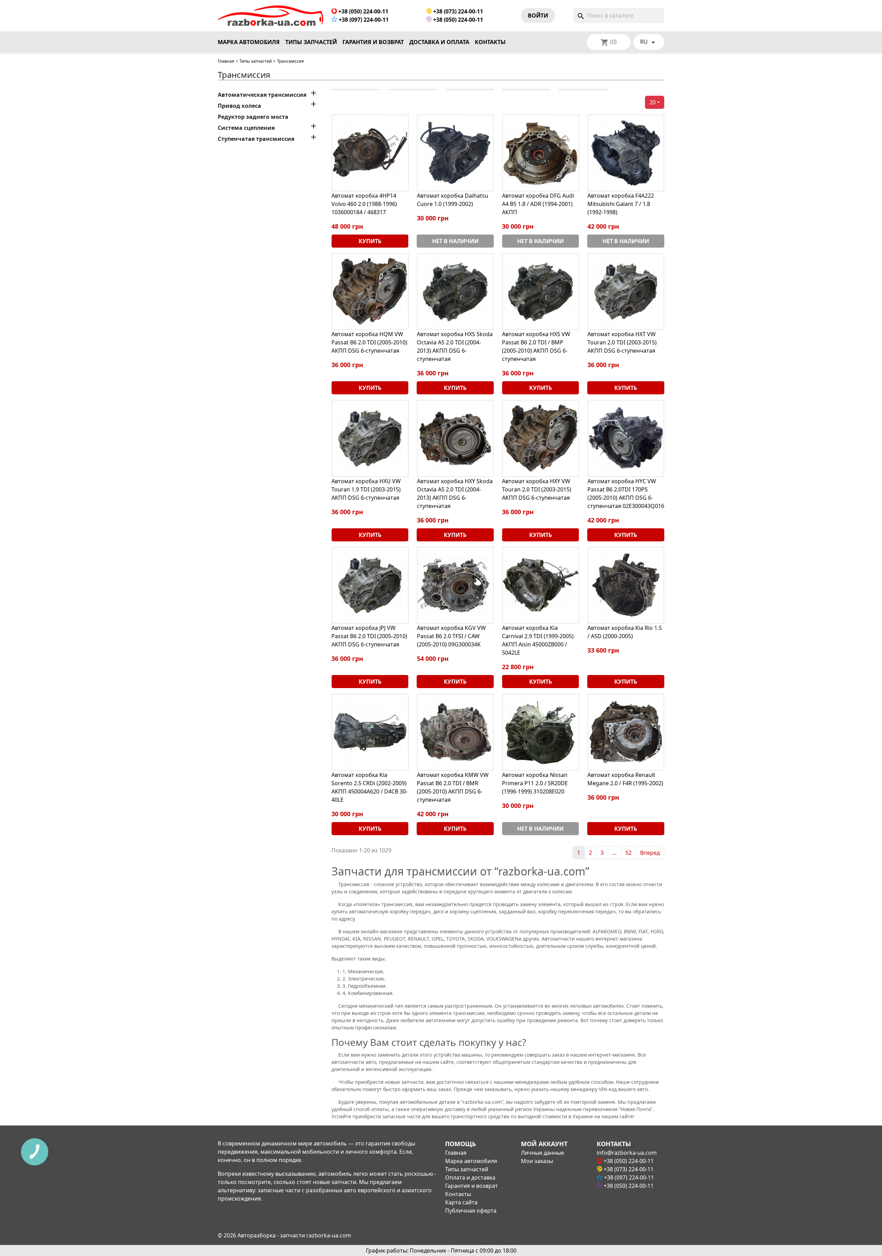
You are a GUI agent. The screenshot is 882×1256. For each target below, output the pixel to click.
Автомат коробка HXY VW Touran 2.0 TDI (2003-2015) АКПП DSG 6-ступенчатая (536, 489)
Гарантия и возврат (373, 42)
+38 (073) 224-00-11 (457, 11)
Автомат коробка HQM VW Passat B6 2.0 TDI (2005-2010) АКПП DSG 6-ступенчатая (369, 342)
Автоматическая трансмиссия (262, 94)
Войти (538, 15)
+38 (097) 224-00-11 (363, 19)
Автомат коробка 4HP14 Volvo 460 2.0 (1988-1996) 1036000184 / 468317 (364, 204)
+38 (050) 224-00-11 (362, 11)
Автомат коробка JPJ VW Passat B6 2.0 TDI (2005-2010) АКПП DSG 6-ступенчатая (369, 636)
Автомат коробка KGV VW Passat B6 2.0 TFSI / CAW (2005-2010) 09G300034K (451, 636)
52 (628, 853)
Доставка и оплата (439, 42)
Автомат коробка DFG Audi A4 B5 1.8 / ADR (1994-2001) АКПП (538, 204)
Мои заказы (537, 1161)
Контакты (490, 42)
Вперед (650, 853)
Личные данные (542, 1152)
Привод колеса (239, 106)
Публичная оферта (470, 1210)
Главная (226, 61)
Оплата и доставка (470, 1177)
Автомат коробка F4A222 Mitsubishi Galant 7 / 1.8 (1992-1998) (620, 204)
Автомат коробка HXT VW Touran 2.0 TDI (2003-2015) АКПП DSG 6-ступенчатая (622, 342)
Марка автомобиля (249, 42)
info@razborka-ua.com (627, 1152)
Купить (370, 241)
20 (652, 102)
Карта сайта (461, 1202)
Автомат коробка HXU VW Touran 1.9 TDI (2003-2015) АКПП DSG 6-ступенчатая (366, 489)
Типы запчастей (311, 42)
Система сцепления (246, 128)
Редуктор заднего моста (253, 117)
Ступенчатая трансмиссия (256, 139)
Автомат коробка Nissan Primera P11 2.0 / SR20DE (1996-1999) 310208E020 (535, 783)
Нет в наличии (455, 241)
